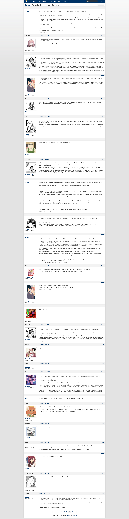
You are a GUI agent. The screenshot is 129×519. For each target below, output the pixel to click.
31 (61, 511)
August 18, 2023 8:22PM (44, 363)
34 (69, 511)
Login (101, 1)
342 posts (27, 182)
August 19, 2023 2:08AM (44, 395)
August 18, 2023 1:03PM (44, 215)
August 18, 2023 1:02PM (44, 179)
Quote (102, 8)
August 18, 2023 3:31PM (44, 306)
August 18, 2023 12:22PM (44, 116)
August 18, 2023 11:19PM (44, 371)
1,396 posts (27, 358)
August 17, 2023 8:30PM (44, 8)
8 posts (26, 398)
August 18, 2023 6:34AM (44, 99)
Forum (64, 1)
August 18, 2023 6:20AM (44, 75)
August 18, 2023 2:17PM (44, 282)
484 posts (27, 111)
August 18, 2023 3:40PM (44, 324)
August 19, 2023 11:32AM (44, 442)
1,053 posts (27, 68)
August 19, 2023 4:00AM (44, 423)
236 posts (27, 229)
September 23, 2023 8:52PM (45, 493)
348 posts (27, 468)
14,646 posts (28, 94)
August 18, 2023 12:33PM (44, 139)
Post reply (101, 4)
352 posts (27, 320)
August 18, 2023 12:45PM (44, 159)
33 (66, 511)
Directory (50, 1)
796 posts (27, 445)
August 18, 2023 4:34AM (44, 35)
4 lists (32, 134)
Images (59, 1)
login (68, 515)
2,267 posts (27, 418)
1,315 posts (27, 386)
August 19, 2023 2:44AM (44, 403)
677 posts (27, 134)
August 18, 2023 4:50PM (44, 344)
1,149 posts (27, 174)
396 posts (27, 11)
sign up (74, 515)
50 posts (27, 154)
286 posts (27, 49)
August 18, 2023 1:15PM (44, 234)
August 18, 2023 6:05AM (44, 54)
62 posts (27, 488)
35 (72, 511)
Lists (55, 1)
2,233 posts (27, 277)
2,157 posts (27, 437)
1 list (33, 174)
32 (64, 511)
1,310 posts (27, 367)
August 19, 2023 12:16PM (44, 453)
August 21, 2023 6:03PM (44, 473)
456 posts (27, 497)
